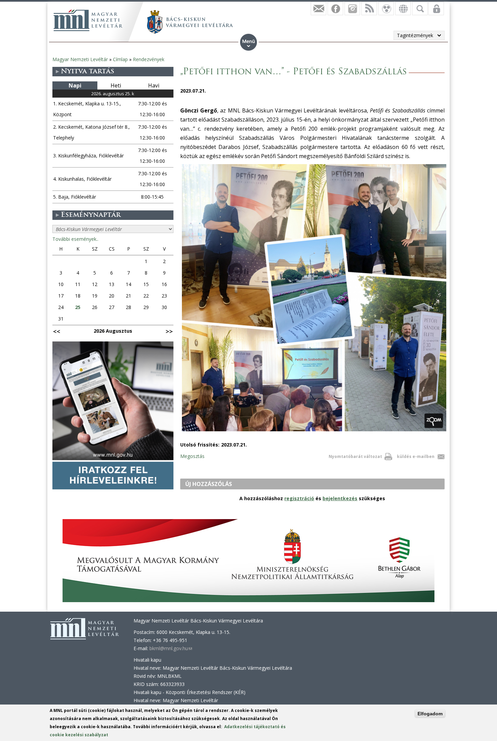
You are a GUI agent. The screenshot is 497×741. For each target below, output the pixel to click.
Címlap (120, 59)
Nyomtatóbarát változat (355, 456)
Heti (116, 85)
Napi (75, 85)
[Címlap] (87, 20)
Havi (153, 85)
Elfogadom (430, 713)
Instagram (352, 8)
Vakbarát (386, 8)
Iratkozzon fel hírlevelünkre (318, 8)
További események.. (75, 239)
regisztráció (299, 498)
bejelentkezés (340, 498)
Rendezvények (148, 59)
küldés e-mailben (415, 456)
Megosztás (192, 456)
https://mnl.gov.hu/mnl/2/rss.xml (369, 8)
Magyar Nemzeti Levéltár (80, 59)
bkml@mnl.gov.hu (170, 648)
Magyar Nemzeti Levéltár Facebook (335, 8)
